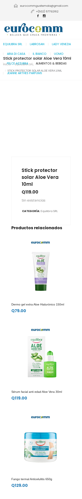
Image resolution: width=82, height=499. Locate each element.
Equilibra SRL (12, 44)
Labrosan (37, 44)
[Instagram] (44, 16)
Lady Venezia (61, 44)
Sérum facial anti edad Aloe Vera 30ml (36, 391)
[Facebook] (38, 16)
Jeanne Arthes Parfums (24, 73)
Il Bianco (39, 54)
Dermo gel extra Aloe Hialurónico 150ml (37, 304)
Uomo (58, 54)
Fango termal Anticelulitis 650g (31, 479)
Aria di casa (16, 54)
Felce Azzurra (17, 63)
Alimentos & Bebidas (51, 63)
